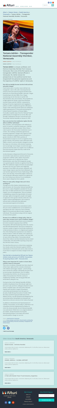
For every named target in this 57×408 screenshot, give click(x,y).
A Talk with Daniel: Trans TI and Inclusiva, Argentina (21, 376)
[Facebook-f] (6, 402)
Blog (30, 6)
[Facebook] (49, 2)
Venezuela (16, 318)
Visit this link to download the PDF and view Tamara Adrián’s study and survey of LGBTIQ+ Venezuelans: (18, 257)
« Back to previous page (8, 331)
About (17, 6)
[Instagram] (53, 2)
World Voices (24, 6)
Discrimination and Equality (26, 320)
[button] (7, 61)
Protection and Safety (19, 321)
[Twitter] (51, 2)
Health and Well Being (8, 321)
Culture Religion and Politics (12, 320)
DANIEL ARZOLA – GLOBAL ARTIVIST (16, 360)
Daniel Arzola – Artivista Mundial (15, 344)
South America (10, 318)
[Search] (52, 5)
